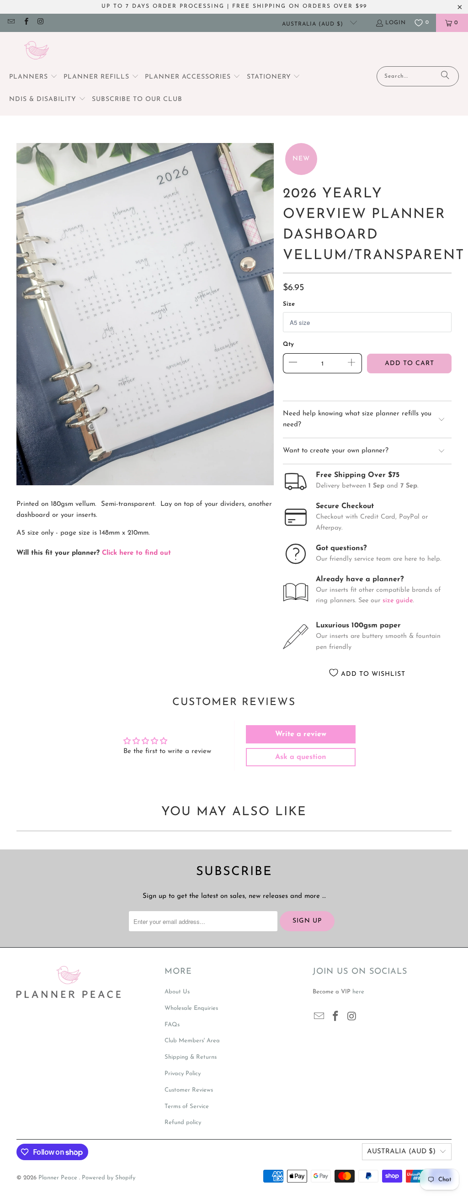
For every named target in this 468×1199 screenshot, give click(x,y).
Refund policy (183, 1122)
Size (289, 304)
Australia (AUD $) (314, 24)
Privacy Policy (183, 1074)
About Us (177, 992)
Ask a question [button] (300, 757)
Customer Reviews (189, 1090)
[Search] (445, 76)
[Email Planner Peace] (11, 23)
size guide (398, 600)
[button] (33, 77)
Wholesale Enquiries (191, 1008)
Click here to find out (136, 553)
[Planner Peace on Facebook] (25, 23)
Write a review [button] (300, 734)
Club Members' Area (192, 1041)
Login (395, 23)
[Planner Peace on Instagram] (40, 23)
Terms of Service (187, 1106)
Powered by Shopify (108, 1178)
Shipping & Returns (191, 1057)
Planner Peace (58, 1178)
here (358, 992)
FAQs (172, 1025)
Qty (288, 344)
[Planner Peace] (36, 51)
